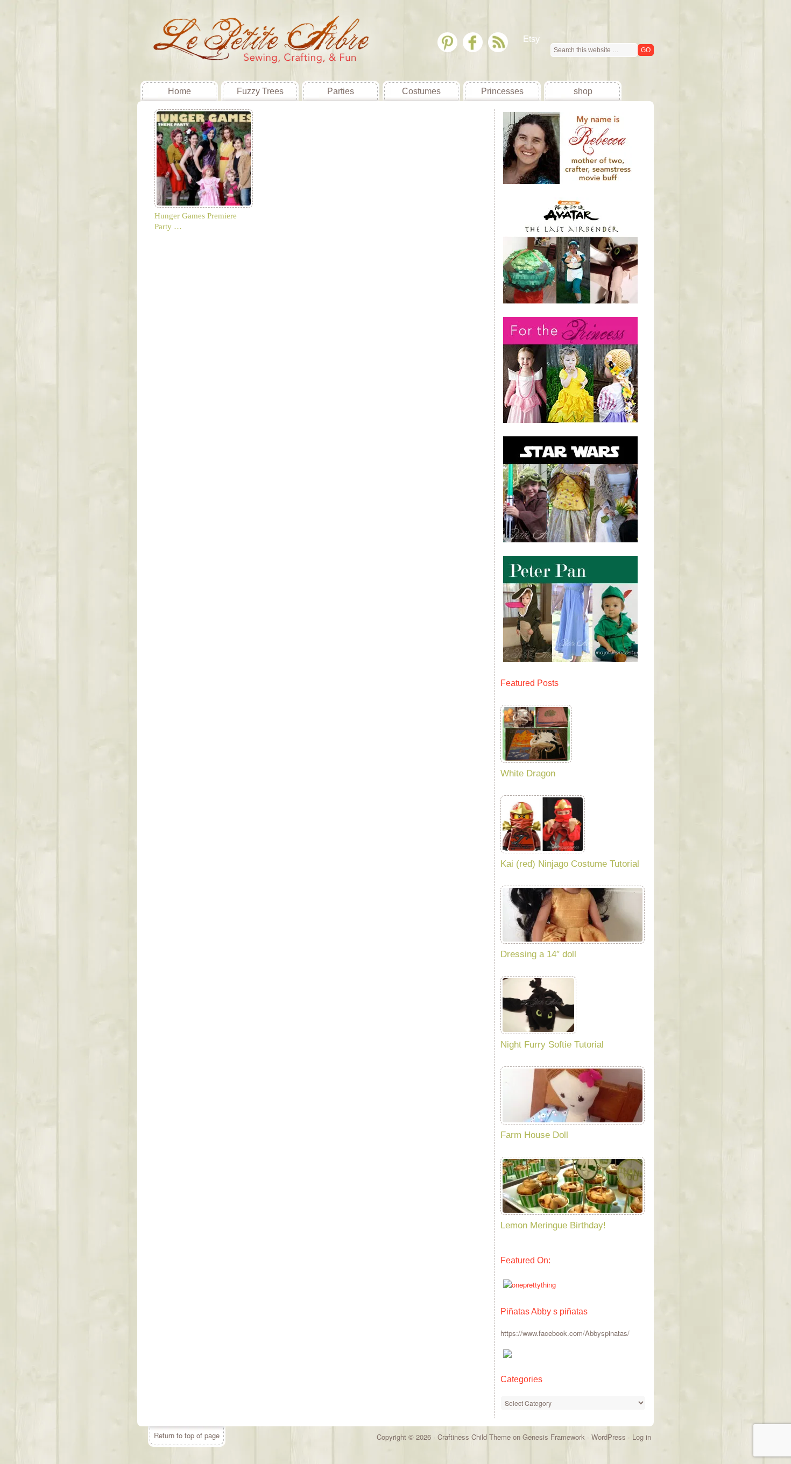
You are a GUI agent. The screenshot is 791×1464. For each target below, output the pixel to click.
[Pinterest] (447, 42)
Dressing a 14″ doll (538, 954)
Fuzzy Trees (260, 91)
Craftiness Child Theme (474, 1437)
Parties (340, 91)
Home (179, 91)
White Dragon (527, 773)
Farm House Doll (534, 1135)
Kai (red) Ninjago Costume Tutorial (569, 864)
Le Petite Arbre (218, 40)
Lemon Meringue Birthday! (553, 1225)
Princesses (502, 91)
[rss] (498, 42)
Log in (641, 1437)
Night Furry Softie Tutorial (552, 1044)
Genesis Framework (553, 1437)
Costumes (421, 91)
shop (583, 91)
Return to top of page (187, 1435)
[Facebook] (473, 42)
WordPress (608, 1437)
